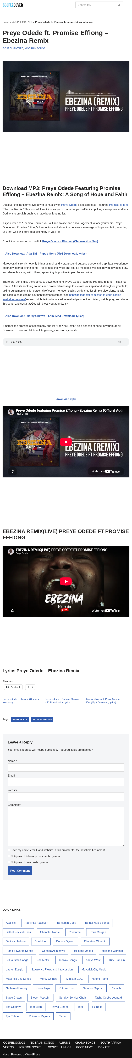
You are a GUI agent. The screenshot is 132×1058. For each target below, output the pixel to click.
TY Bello (97, 1006)
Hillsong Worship (112, 950)
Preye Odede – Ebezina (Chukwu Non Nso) (70, 241)
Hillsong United (83, 950)
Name (12, 761)
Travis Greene (60, 1006)
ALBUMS (64, 1042)
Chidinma (75, 932)
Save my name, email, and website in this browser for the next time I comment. (58, 850)
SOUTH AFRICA (110, 1042)
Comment (14, 804)
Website (13, 790)
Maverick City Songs (18, 978)
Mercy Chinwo (48, 978)
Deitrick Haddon (16, 941)
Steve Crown (14, 997)
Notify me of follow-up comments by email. (36, 856)
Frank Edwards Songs (19, 950)
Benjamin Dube (66, 922)
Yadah (63, 1016)
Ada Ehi (11, 922)
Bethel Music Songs (97, 922)
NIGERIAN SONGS (35, 48)
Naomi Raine (100, 978)
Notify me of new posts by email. (30, 862)
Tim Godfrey (13, 1006)
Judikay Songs (68, 960)
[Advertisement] (66, 160)
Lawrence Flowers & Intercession (52, 969)
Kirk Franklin (117, 960)
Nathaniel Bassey (17, 988)
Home (6, 22)
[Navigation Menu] (66, 5)
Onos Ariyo (43, 988)
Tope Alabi (36, 1006)
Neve (6, 1054)
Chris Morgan (98, 932)
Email (12, 775)
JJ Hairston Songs (17, 960)
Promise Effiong (119, 204)
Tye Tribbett (13, 1016)
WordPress (33, 1054)
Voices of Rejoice (39, 1016)
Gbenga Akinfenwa (53, 950)
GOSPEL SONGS (14, 1042)
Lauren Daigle (14, 969)
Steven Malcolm (40, 997)
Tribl (80, 1006)
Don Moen (41, 941)
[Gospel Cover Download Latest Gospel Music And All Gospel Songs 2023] (13, 4)
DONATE (104, 1047)
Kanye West (93, 960)
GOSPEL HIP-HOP (59, 1047)
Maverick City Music (94, 969)
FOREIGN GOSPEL (31, 1047)
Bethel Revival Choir (18, 932)
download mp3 (66, 399)
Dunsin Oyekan (65, 941)
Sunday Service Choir (72, 997)
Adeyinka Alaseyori (36, 922)
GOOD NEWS (85, 1047)
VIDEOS (8, 1047)
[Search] (119, 5)
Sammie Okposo (93, 988)
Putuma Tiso (66, 988)
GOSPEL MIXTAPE (22, 22)
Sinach (116, 988)
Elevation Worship (95, 941)
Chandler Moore (50, 932)
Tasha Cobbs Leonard (108, 997)
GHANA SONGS (85, 1042)
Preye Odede (69, 204)
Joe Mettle (43, 960)
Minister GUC (74, 978)
